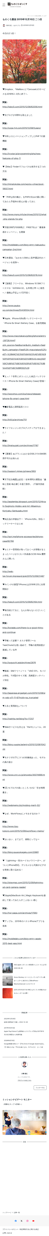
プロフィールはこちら (24, 1080)
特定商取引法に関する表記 (29, 1229)
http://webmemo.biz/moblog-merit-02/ (21, 805)
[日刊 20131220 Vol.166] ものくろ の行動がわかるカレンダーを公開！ (30, 991)
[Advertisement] (24, 1175)
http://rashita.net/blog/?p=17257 (18, 719)
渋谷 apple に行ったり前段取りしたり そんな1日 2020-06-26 (30, 966)
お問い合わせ (7, 1233)
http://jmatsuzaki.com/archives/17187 (20, 445)
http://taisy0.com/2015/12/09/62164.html (22, 602)
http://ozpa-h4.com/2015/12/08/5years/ (22, 128)
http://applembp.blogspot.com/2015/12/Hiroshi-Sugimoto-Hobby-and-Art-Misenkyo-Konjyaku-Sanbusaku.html (24, 506)
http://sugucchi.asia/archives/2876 (19, 662)
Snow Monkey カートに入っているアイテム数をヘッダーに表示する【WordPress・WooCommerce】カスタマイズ (29, 980)
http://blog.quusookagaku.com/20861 (21, 852)
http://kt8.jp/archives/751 (15, 419)
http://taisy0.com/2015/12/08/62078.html (22, 275)
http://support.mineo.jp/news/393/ (19, 471)
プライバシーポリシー (10, 1229)
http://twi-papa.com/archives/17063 (20, 913)
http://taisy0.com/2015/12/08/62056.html (22, 107)
